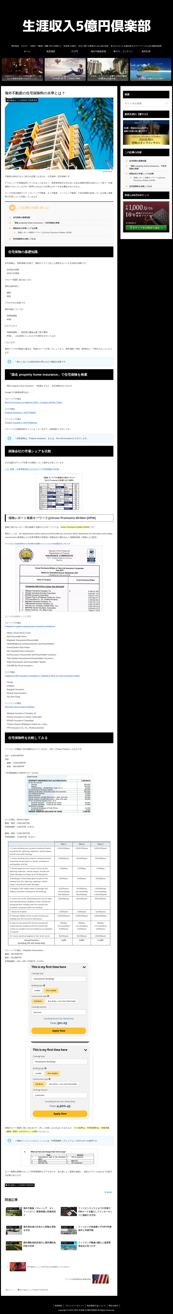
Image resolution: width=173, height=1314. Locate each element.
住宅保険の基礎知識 (21, 217)
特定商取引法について (96, 1306)
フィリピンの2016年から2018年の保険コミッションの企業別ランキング (37, 544)
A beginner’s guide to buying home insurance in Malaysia (30, 626)
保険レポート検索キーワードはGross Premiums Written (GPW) (45, 233)
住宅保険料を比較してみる (24, 239)
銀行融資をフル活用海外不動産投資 (21, 1185)
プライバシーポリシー (74, 1306)
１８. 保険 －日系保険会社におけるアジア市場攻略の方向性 (32, 469)
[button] (166, 103)
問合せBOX (113, 1306)
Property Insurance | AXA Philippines (21, 422)
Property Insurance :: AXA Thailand (20, 412)
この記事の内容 (27, 207)
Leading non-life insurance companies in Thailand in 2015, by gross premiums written (42, 676)
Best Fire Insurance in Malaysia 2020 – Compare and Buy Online (33, 402)
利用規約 (58, 1306)
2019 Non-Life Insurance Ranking (19, 707)
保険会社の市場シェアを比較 (25, 228)
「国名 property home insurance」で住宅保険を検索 (36, 223)
